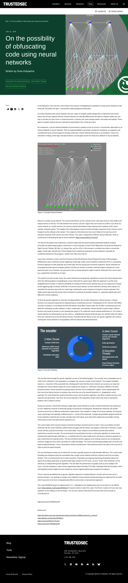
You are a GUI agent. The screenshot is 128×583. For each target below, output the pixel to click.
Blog (90, 4)
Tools (9, 550)
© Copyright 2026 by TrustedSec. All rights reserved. (103, 574)
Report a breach (117, 11)
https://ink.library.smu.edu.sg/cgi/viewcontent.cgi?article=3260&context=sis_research (67, 515)
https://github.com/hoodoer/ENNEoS (55, 488)
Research (80, 4)
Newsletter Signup (16, 557)
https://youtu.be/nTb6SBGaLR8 (49, 524)
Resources (101, 4)
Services (67, 4)
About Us (114, 4)
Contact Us (102, 11)
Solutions (56, 4)
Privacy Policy (27, 574)
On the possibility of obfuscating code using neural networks (29, 21)
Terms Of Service (12, 574)
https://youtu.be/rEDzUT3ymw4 (87, 237)
